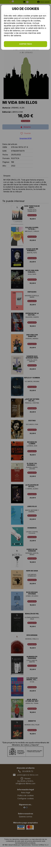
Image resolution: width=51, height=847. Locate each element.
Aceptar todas (25, 44)
